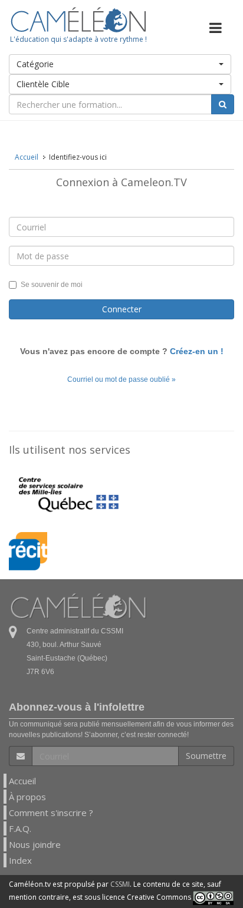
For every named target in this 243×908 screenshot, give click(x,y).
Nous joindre (35, 844)
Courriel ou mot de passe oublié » (121, 379)
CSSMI (120, 884)
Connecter (122, 309)
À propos (27, 797)
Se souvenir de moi (52, 284)
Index (20, 860)
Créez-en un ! (197, 351)
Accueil (22, 781)
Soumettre (206, 755)
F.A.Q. (20, 828)
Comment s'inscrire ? (51, 812)
